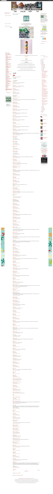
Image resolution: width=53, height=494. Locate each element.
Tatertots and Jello (8, 53)
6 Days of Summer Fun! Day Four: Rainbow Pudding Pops (45, 96)
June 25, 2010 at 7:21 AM (16, 120)
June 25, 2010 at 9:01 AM (16, 234)
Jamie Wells (15, 300)
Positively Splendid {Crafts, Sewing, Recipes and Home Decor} (9, 90)
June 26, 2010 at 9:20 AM (16, 408)
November (43, 65)
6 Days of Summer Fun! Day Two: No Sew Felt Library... (45, 102)
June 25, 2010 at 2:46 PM (16, 353)
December (43, 64)
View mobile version (26, 471)
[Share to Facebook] (15, 78)
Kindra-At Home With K (16, 438)
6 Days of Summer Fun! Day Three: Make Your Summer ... (45, 99)
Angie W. (14, 385)
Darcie (14, 274)
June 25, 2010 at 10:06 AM (16, 295)
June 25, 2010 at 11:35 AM (16, 305)
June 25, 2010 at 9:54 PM (16, 390)
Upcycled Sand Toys (44, 90)
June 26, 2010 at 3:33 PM (16, 423)
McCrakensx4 (15, 284)
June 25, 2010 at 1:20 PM (16, 336)
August (43, 68)
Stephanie (15, 105)
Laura (14, 310)
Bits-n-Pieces (15, 232)
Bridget (14, 257)
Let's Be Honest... (7, 86)
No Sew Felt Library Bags (44, 100)
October (43, 66)
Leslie (14, 413)
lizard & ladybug (7, 83)
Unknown (14, 194)
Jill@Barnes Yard (15, 303)
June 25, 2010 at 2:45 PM (16, 343)
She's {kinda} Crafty (8, 80)
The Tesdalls (15, 132)
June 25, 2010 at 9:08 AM (16, 249)
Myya (14, 320)
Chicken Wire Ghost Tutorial (8, 57)
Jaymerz (14, 220)
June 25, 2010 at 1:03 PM (16, 322)
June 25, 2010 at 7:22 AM (16, 127)
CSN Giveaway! (44, 119)
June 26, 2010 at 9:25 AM (16, 418)
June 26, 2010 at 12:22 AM (16, 399)
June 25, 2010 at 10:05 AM (16, 287)
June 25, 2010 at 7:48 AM (16, 164)
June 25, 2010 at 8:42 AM (16, 189)
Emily (14, 445)
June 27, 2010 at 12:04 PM (16, 450)
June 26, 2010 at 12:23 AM (16, 403)
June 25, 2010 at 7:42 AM (16, 157)
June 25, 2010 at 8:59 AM (16, 218)
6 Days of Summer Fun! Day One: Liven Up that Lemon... (45, 104)
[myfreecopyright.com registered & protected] (26, 478)
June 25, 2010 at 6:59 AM (16, 117)
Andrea (14, 458)
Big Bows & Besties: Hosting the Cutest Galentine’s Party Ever (8, 55)
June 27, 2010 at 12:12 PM (16, 460)
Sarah (14, 247)
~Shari (14, 115)
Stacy (14, 122)
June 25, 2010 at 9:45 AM (16, 276)
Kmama (14, 173)
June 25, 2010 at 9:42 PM (16, 380)
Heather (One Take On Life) (16, 162)
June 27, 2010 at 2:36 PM (16, 467)
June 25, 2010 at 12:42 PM (16, 312)
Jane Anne (15, 327)
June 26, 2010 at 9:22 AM (16, 415)
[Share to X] (14, 78)
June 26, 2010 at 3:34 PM (16, 433)
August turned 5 (7, 69)
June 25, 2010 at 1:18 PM (16, 333)
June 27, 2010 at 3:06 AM (16, 440)
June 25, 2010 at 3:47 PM (16, 363)
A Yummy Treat (43, 79)
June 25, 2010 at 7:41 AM (16, 154)
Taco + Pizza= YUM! (44, 72)
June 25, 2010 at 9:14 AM (16, 259)
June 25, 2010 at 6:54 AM (16, 100)
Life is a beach (7, 62)
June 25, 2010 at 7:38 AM (16, 144)
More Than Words (15, 428)
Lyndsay (14, 159)
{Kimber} (14, 199)
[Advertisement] (8, 40)
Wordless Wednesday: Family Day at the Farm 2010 (44, 86)
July (42, 69)
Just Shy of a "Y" (7, 61)
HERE (42, 33)
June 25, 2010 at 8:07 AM (16, 175)
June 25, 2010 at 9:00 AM (16, 225)
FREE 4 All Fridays (17, 77)
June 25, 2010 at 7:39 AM (16, 149)
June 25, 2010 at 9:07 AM (16, 242)
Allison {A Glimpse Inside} (16, 397)
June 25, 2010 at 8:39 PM (16, 370)
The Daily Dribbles (8, 76)
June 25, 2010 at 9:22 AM (16, 269)
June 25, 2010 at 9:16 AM (16, 266)
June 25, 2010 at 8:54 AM (16, 197)
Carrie (14, 368)
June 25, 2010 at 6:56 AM (16, 110)
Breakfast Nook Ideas (44, 73)
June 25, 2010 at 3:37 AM (16, 93)
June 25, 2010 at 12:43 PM (16, 315)
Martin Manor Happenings (8, 78)
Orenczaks (15, 183)
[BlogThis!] (13, 78)
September (43, 67)
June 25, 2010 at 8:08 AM (16, 178)
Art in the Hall (43, 126)
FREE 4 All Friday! (15, 14)
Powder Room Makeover (8, 64)
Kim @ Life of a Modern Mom (17, 378)
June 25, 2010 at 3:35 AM (16, 83)
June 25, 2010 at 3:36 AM (16, 90)
